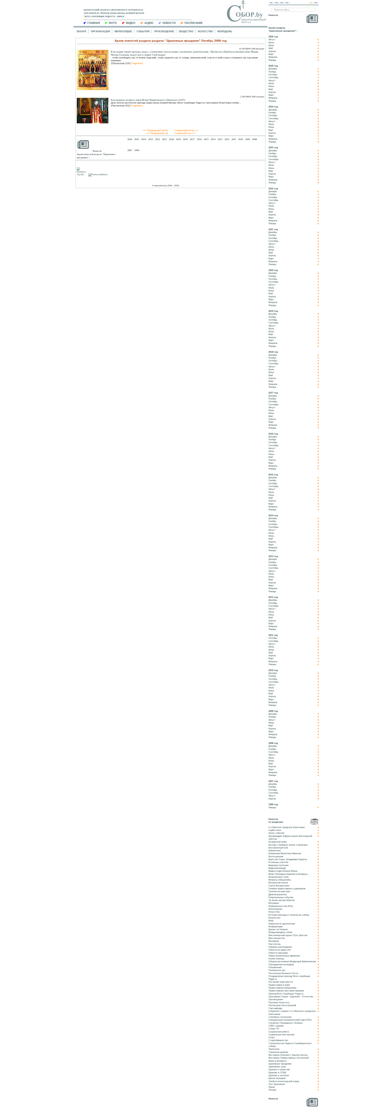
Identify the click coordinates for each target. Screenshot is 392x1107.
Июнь (271, 45)
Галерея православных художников (286, 888)
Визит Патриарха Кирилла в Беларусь (288, 874)
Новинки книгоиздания (280, 947)
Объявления (275, 967)
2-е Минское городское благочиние (286, 827)
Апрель (272, 51)
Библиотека (274, 850)
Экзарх (81, 31)
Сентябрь (273, 77)
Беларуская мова (277, 842)
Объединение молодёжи (281, 964)
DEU (281, 2)
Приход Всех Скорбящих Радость (286, 993)
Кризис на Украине (278, 929)
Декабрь (272, 68)
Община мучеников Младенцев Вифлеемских (292, 961)
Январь (272, 60)
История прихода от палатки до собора (288, 915)
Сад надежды (275, 1008)
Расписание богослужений (282, 1005)
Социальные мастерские (281, 1034)
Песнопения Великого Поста (283, 973)
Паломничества (276, 970)
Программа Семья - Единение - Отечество (290, 996)
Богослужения (275, 856)
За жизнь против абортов (281, 900)
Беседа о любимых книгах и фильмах (288, 845)
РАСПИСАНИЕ (194, 23)
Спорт (271, 1037)
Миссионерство (276, 938)
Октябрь (272, 74)
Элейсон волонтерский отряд (283, 1081)
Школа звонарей (276, 1078)
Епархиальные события (280, 897)
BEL (271, 2)
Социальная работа (278, 1031)
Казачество (274, 917)
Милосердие (123, 31)
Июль (271, 42)
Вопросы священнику (279, 879)
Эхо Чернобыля (276, 1084)
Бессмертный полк (278, 847)
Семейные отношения (280, 1017)
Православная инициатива (282, 988)
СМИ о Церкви (276, 1026)
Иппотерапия (275, 909)
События (143, 31)
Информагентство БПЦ (280, 906)
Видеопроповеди (277, 868)
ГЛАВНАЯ (93, 23)
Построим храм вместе (280, 982)
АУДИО (148, 23)
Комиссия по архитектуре (281, 923)
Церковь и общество (279, 1069)
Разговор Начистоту (279, 1002)
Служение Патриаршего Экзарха (285, 1023)
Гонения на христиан (279, 891)
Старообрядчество (278, 1040)
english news (274, 830)
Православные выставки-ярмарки (286, 990)
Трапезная (273, 1049)
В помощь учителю (278, 862)
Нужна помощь (276, 958)
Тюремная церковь (278, 1052)
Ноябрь (272, 71)
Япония (272, 1090)
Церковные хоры (277, 1066)
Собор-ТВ (273, 1028)
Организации (100, 31)
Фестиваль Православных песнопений (288, 1058)
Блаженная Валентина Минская (284, 853)
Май (270, 48)
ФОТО (113, 23)
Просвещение (164, 31)
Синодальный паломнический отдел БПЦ (289, 1020)
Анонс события (276, 833)
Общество (186, 31)
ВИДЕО (130, 23)
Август (271, 39)
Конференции (275, 926)
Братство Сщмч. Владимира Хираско (287, 859)
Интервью (273, 903)
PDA (315, 2)
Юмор (271, 1087)
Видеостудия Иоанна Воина (282, 871)
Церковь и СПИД (277, 1072)
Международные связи (280, 932)
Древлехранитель (277, 894)
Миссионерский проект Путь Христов (287, 935)
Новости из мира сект (279, 950)
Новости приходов (278, 953)
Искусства (205, 31)
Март (271, 54)
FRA (287, 2)
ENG (276, 2)
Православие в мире (279, 985)
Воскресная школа (278, 882)
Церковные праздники (279, 1063)
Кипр (270, 920)
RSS (310, 2)
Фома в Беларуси (277, 1061)
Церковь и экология (278, 1075)
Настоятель (274, 944)
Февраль (272, 57)
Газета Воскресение (278, 885)
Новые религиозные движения (284, 955)
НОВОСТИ (169, 23)
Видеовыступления (278, 865)
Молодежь (224, 31)
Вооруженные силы (278, 877)
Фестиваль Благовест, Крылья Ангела (287, 1055)
